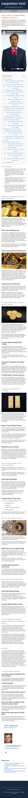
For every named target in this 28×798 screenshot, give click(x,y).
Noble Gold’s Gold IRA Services (14, 84)
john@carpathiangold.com (12, 748)
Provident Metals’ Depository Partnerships (15, 126)
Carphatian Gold (12, 727)
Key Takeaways (8, 79)
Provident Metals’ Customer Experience (15, 104)
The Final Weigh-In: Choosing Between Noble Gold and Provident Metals (14, 137)
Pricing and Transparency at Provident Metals (15, 100)
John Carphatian (11, 725)
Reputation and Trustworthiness (12, 129)
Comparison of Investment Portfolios (13, 106)
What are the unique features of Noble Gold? (15, 159)
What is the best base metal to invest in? (15, 150)
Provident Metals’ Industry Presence (15, 133)
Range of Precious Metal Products (15, 108)
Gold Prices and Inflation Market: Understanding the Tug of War (15, 769)
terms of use (18, 789)
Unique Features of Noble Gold (14, 90)
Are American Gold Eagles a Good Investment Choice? (15, 766)
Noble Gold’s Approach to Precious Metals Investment (14, 81)
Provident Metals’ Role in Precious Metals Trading (14, 93)
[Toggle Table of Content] (23, 76)
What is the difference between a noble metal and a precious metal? (16, 155)
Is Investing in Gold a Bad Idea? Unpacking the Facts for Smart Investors (15, 771)
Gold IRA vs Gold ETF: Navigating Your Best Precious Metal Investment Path (14, 764)
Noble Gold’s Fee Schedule (13, 116)
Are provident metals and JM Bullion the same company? (15, 144)
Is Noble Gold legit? (12, 147)
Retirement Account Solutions (14, 110)
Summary (6, 140)
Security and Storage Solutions (12, 119)
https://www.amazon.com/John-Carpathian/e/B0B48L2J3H (14, 746)
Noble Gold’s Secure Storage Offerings (15, 122)
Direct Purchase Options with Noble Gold (15, 87)
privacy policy (13, 789)
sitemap (8, 789)
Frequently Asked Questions (11, 142)
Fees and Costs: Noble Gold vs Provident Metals (14, 113)
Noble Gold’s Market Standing (14, 131)
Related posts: (10, 162)
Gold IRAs (21, 170)
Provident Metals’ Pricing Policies (15, 118)
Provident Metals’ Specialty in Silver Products (15, 96)
